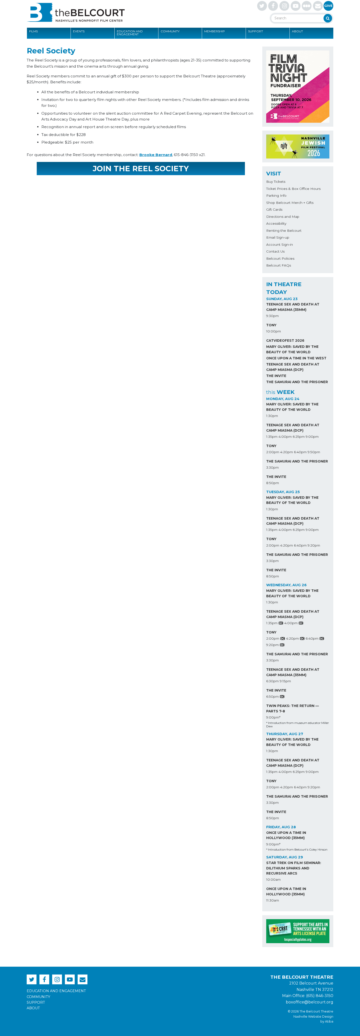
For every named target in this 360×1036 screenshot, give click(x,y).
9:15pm (285, 681)
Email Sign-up (277, 237)
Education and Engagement (130, 32)
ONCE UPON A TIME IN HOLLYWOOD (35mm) (286, 835)
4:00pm (285, 437)
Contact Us (275, 251)
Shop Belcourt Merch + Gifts (289, 203)
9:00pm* (273, 717)
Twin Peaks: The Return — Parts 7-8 (292, 708)
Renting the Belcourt (283, 230)
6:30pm (272, 681)
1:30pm (272, 416)
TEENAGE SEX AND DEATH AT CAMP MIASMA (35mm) (292, 307)
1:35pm (271, 437)
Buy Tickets (275, 181)
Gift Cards (274, 209)
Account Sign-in (279, 244)
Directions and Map (282, 217)
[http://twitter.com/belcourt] (262, 6)
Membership (214, 31)
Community (170, 31)
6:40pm (300, 452)
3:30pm (272, 467)
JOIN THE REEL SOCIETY (141, 168)
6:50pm (272, 696)
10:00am (273, 879)
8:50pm (272, 483)
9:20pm (314, 545)
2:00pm (272, 452)
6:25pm (299, 437)
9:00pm (312, 437)
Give (328, 6)
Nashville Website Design (313, 1016)
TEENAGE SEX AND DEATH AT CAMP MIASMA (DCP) (292, 367)
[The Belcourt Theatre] (76, 12)
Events (78, 31)
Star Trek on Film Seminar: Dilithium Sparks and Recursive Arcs (293, 868)
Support (255, 31)
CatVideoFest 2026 (285, 340)
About (297, 31)
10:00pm (273, 331)
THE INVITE (276, 376)
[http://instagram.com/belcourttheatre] (284, 6)
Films (33, 31)
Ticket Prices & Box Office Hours (293, 189)
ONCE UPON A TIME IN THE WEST (296, 358)
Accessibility (276, 223)
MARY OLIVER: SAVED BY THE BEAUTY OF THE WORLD (292, 349)
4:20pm (286, 452)
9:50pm (314, 452)
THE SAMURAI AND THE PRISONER (297, 382)
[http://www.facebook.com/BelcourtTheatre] (273, 6)
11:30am (272, 900)
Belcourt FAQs (278, 265)
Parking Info (276, 195)
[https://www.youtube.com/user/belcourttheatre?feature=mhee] (295, 6)
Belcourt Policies (280, 258)
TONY (271, 325)
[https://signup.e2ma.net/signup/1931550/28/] (318, 6)
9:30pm (272, 316)
